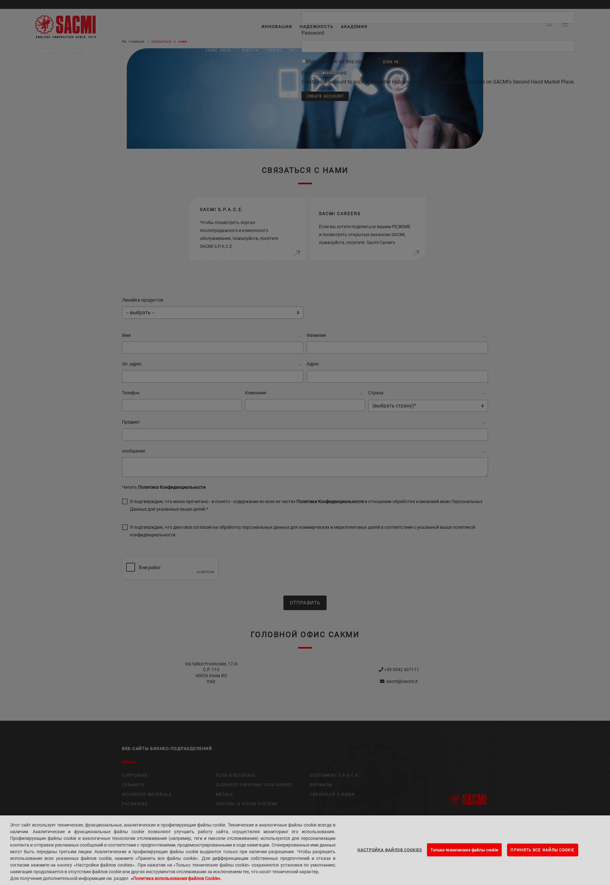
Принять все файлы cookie (542, 850)
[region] (305, 850)
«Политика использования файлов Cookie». (176, 878)
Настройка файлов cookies (389, 850)
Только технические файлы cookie (464, 849)
